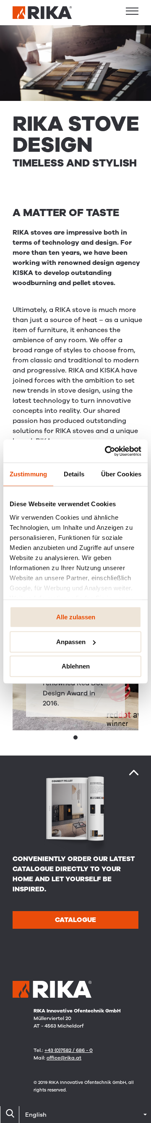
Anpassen (71, 641)
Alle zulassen (75, 617)
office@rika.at (64, 1057)
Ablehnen (76, 666)
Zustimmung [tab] (28, 474)
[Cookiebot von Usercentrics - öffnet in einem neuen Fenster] (106, 451)
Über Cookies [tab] (121, 474)
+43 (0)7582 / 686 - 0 (68, 1050)
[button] (132, 11)
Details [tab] (74, 474)
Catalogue (75, 920)
